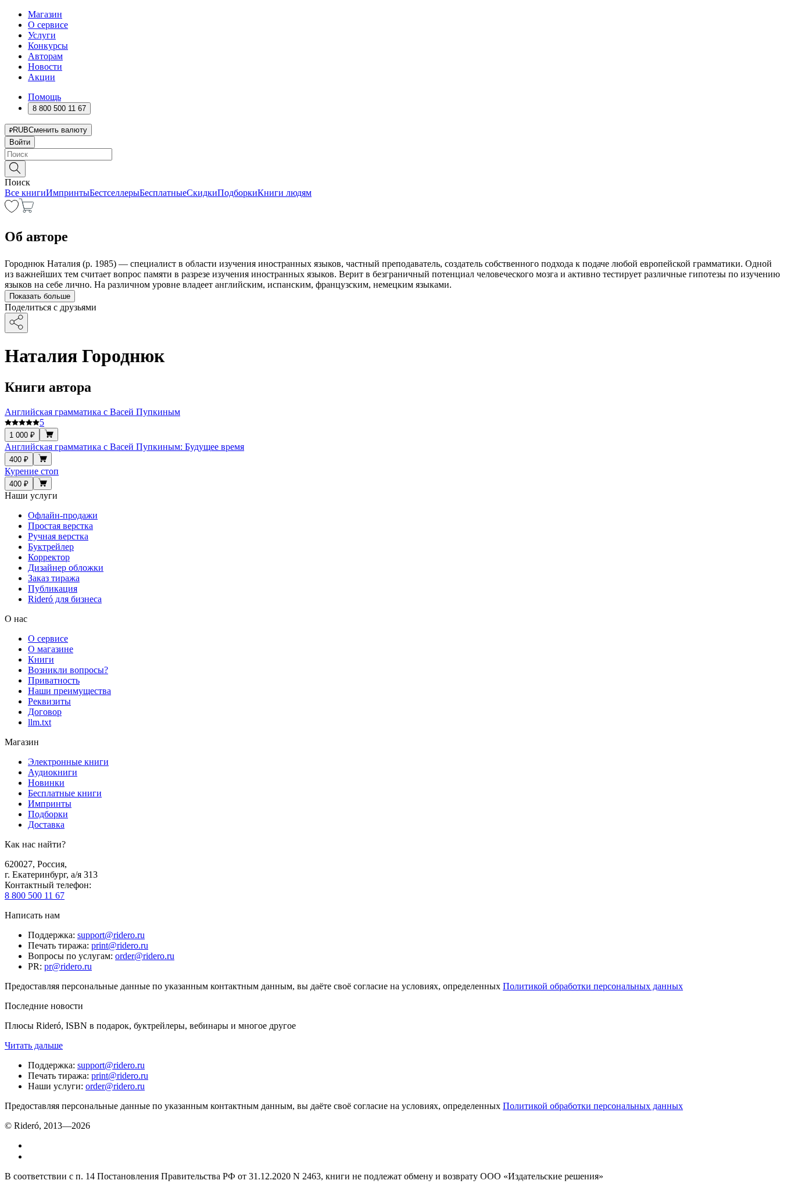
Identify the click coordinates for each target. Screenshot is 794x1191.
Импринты (68, 193)
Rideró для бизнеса (65, 599)
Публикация (52, 588)
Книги (41, 659)
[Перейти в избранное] (12, 209)
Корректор (49, 557)
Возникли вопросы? (68, 670)
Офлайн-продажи (63, 515)
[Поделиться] (16, 323)
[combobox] (397, 154)
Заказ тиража (54, 578)
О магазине (50, 649)
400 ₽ (18, 459)
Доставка (46, 824)
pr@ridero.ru (68, 966)
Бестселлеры (115, 193)
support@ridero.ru (111, 935)
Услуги (42, 35)
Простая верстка (60, 526)
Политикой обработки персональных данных (593, 986)
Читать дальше (34, 1045)
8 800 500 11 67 (35, 895)
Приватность (54, 680)
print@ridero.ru (119, 945)
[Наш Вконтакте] (34, 1145)
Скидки (202, 193)
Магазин (45, 14)
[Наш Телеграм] (33, 1156)
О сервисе (48, 25)
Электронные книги (68, 762)
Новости (45, 66)
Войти (19, 142)
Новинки (46, 783)
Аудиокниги (52, 772)
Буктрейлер (51, 547)
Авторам (45, 56)
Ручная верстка (58, 536)
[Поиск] (15, 168)
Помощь (44, 97)
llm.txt (39, 722)
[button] (397, 168)
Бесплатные (163, 193)
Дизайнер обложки (65, 568)
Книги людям (284, 193)
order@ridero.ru (144, 956)
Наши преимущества (69, 691)
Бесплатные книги (65, 793)
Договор (45, 712)
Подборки (237, 193)
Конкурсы (48, 46)
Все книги (25, 193)
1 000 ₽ (22, 435)
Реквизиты (49, 701)
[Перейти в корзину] (26, 209)
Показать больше (39, 296)
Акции (41, 77)
